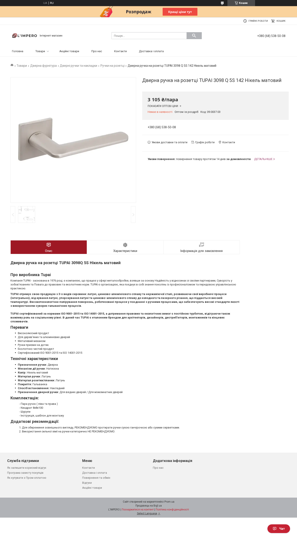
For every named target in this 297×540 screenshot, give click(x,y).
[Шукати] (194, 35)
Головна (17, 51)
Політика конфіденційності (172, 509)
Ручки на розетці (112, 65)
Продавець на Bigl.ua (148, 505)
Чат (282, 528)
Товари (40, 51)
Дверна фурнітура (43, 65)
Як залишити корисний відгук (26, 467)
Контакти (120, 51)
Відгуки (87, 482)
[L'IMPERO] (25, 35)
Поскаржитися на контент (138, 509)
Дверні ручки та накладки (78, 65)
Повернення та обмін (96, 477)
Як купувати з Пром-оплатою (26, 477)
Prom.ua (169, 501)
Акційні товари (69, 51)
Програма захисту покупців (25, 472)
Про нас (96, 51)
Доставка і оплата (151, 51)
